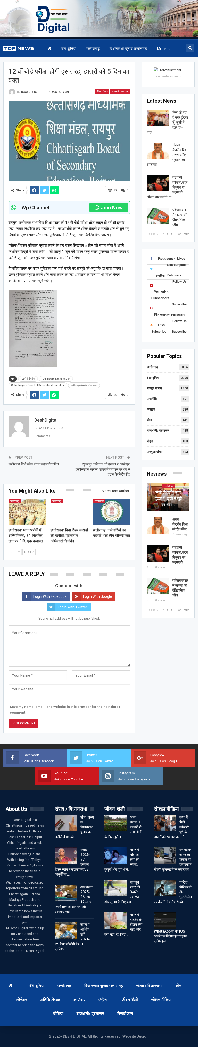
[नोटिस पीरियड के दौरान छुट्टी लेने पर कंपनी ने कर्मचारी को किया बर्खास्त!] (165, 888)
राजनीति (152, 399)
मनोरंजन (21, 999)
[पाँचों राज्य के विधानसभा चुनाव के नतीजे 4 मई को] (66, 823)
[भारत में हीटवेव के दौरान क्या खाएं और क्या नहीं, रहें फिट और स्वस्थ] (115, 920)
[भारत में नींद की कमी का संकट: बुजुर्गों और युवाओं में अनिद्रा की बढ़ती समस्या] (115, 855)
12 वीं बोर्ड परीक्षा (28, 378)
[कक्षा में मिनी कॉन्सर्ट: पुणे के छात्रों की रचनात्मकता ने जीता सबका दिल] (165, 823)
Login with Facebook (50, 596)
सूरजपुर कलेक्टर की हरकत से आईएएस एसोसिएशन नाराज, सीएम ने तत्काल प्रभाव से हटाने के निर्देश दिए (103, 469)
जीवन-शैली (130, 999)
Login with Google (97, 596)
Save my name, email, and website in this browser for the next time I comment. (65, 709)
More (161, 48)
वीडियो (58, 1013)
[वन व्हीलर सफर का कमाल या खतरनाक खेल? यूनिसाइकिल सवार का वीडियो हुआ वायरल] (165, 855)
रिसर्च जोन (125, 1013)
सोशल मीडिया (161, 999)
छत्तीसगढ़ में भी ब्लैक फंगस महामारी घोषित (34, 464)
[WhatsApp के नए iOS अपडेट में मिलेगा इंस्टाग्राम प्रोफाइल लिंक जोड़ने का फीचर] (165, 920)
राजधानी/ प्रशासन (120, 91)
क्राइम (151, 409)
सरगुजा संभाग (155, 452)
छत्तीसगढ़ (93, 48)
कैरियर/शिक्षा (102, 91)
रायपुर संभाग (154, 388)
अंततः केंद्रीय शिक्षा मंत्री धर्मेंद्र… (180, 524)
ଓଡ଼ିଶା (103, 999)
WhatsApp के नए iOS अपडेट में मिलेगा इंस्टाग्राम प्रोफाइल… (170, 936)
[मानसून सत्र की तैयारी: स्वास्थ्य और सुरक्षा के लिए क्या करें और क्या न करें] (115, 888)
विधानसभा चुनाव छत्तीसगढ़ (128, 48)
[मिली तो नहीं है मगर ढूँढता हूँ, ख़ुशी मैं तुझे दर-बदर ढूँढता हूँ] (158, 118)
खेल (149, 420)
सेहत (150, 441)
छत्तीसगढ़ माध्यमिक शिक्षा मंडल (84, 385)
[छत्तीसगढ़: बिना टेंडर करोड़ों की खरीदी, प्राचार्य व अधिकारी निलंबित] (69, 512)
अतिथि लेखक (50, 999)
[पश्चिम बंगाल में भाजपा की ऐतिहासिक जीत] (158, 216)
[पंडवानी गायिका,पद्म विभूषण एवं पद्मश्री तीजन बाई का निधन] (158, 183)
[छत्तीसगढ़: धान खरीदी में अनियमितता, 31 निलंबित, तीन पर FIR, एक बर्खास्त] (27, 512)
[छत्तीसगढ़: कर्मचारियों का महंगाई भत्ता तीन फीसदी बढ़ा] (111, 512)
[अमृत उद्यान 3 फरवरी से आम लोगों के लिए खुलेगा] (115, 823)
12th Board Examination (55, 378)
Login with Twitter (72, 607)
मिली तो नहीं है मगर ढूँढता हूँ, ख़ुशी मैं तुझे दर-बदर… (168, 498)
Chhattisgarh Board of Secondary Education (38, 385)
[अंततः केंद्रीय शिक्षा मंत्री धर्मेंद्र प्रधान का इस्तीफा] (158, 151)
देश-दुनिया (68, 48)
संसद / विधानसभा (149, 985)
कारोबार (79, 999)
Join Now (112, 208)
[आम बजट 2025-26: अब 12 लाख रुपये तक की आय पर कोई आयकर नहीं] (66, 893)
